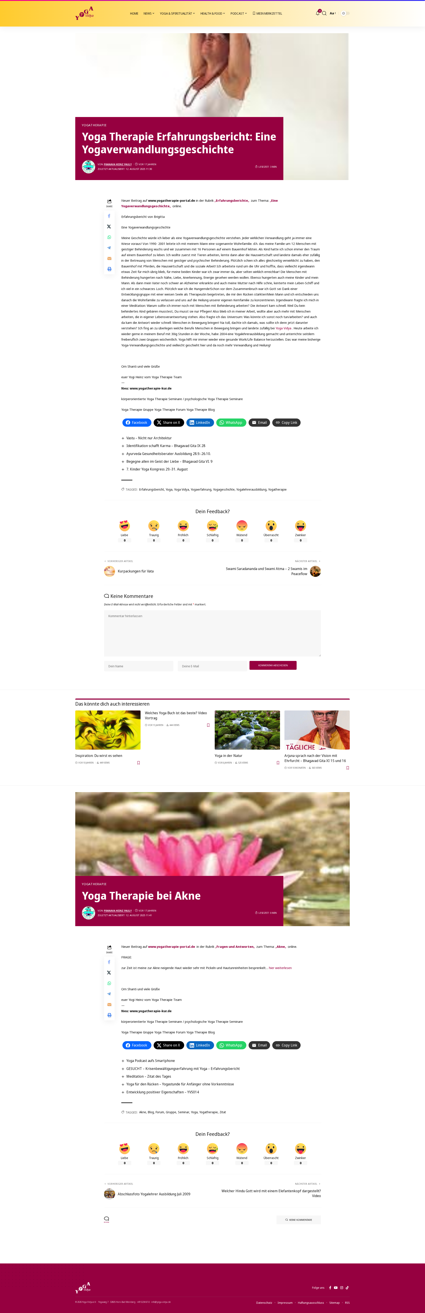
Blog (151, 1112)
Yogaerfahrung (201, 489)
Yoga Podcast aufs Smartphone (150, 1060)
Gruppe (171, 1112)
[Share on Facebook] (109, 215)
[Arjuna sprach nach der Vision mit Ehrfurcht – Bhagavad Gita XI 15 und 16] (317, 730)
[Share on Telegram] (109, 247)
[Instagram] (341, 1288)
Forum (160, 1112)
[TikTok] (347, 1288)
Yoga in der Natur (228, 755)
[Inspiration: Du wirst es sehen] (108, 730)
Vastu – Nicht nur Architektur (149, 438)
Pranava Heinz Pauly (118, 164)
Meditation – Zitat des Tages (148, 1076)
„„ (231, 200)
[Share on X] (109, 226)
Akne (142, 1112)
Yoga (169, 489)
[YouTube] (336, 1288)
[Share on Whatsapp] (109, 237)
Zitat (223, 1112)
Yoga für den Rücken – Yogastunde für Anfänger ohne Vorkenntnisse (180, 1084)
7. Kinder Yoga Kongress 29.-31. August (157, 469)
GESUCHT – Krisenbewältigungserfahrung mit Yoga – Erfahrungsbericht (183, 1068)
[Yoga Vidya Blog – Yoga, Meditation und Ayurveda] (82, 1287)
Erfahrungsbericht (151, 489)
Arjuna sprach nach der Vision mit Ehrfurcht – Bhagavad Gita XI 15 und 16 (315, 758)
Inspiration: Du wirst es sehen (98, 755)
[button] (324, 13)
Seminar (183, 1112)
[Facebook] (330, 1288)
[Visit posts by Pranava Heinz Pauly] (88, 166)
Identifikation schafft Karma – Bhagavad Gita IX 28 (165, 445)
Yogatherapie (94, 125)
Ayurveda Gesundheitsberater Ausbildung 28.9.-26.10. (168, 453)
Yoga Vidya (283, 328)
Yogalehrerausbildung (251, 489)
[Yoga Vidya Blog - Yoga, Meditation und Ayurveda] (84, 13)
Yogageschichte (224, 489)
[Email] (109, 258)
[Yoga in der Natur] (247, 730)
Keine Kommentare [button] (300, 1219)
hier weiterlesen (280, 968)
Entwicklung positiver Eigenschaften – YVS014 (162, 1092)
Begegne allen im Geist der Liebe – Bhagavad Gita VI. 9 (169, 461)
